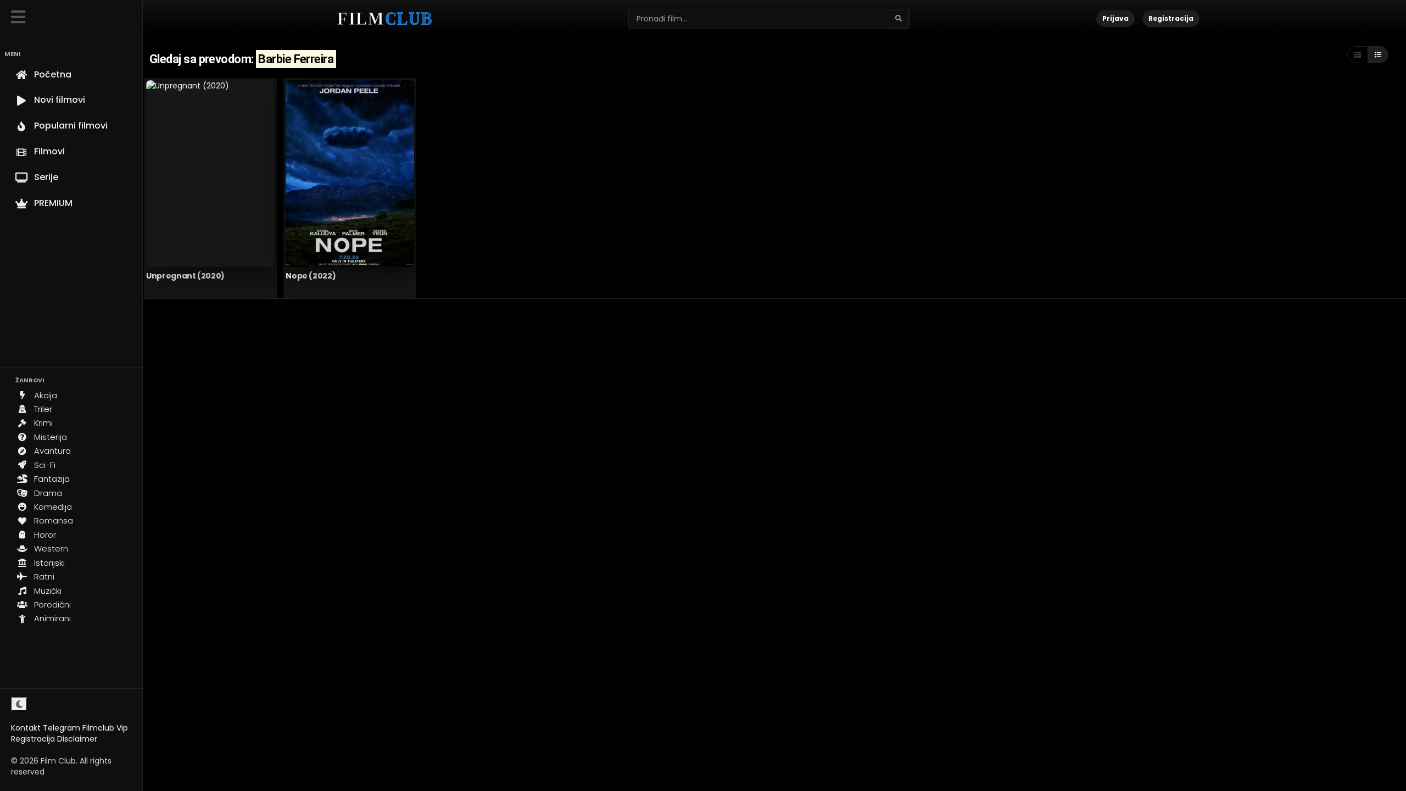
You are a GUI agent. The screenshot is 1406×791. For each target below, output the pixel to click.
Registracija (33, 738)
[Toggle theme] (19, 704)
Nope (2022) (311, 275)
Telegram (61, 727)
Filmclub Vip (105, 727)
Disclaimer (77, 738)
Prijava (1115, 18)
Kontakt (26, 727)
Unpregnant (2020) (185, 275)
